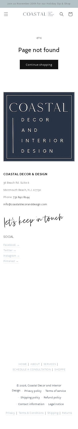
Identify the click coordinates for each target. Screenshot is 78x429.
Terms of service (55, 391)
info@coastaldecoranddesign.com (25, 204)
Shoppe (59, 369)
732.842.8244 (21, 197)
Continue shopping (39, 64)
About (35, 364)
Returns (67, 413)
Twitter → (9, 250)
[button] (6, 14)
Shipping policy (30, 397)
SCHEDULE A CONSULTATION (32, 369)
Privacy (10, 413)
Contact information (31, 404)
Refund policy (52, 397)
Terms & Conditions (31, 413)
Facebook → (11, 245)
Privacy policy (33, 391)
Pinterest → (11, 261)
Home (23, 364)
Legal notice (56, 404)
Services (50, 364)
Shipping (53, 413)
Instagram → (11, 255)
